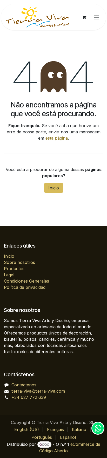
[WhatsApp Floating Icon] (97, 428)
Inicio (9, 256)
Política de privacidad (24, 287)
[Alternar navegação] (96, 17)
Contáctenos (23, 384)
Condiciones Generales (26, 281)
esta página (56, 138)
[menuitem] (26, 429)
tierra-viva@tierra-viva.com (38, 391)
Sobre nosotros (19, 262)
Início (53, 187)
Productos (14, 268)
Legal (9, 274)
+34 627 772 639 (28, 397)
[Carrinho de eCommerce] (84, 17)
